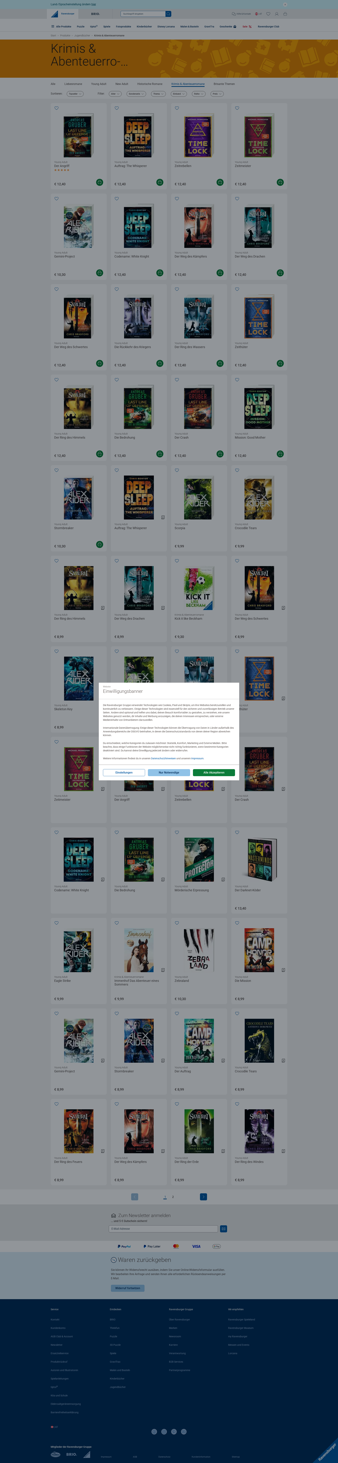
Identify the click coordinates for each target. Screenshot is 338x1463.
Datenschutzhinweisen (163, 758)
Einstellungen (124, 772)
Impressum (197, 758)
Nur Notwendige (169, 772)
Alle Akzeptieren (214, 772)
